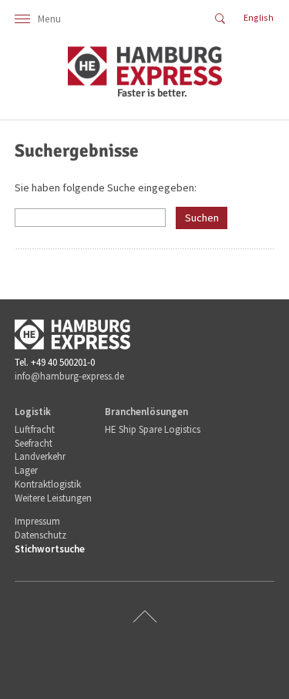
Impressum (37, 521)
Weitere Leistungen (53, 498)
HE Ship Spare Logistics (152, 429)
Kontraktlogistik (48, 484)
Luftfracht (35, 429)
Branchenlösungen (146, 411)
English (259, 17)
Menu (49, 18)
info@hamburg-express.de (69, 376)
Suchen (202, 218)
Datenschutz (40, 535)
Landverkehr (40, 456)
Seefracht (33, 443)
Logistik (33, 411)
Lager (26, 470)
